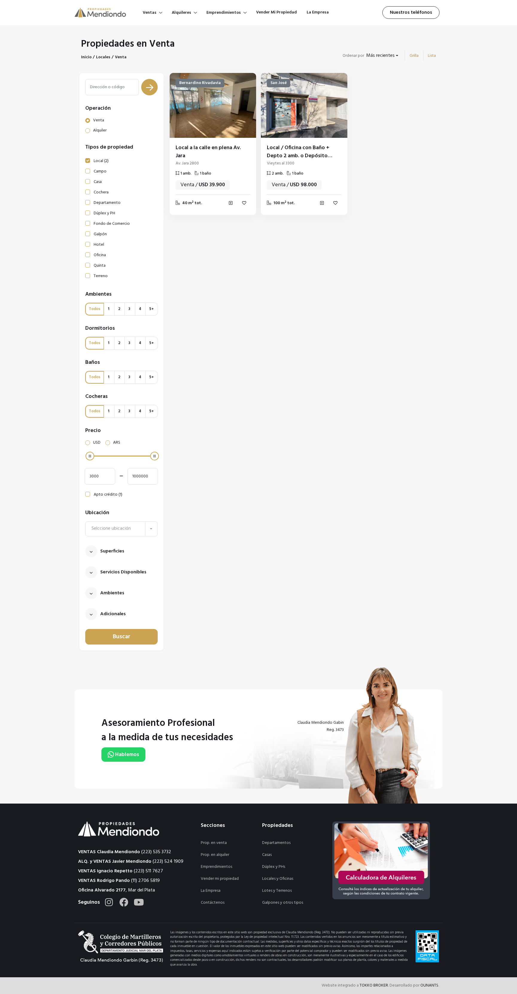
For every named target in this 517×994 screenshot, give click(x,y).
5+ (151, 309)
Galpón (100, 234)
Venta (121, 57)
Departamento (107, 202)
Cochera (101, 192)
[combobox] (382, 55)
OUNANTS (429, 985)
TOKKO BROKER (374, 985)
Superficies (112, 551)
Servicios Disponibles (123, 572)
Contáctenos (212, 902)
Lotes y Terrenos (277, 890)
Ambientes (112, 593)
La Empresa (211, 890)
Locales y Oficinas (277, 878)
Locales (103, 57)
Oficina (100, 255)
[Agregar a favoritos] (244, 203)
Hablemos (126, 754)
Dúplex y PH (104, 213)
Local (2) (101, 161)
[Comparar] (231, 203)
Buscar (121, 637)
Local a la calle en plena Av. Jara (208, 151)
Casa (98, 181)
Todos (94, 309)
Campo (100, 171)
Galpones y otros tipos (282, 902)
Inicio (86, 57)
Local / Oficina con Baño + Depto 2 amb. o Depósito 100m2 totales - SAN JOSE (298, 155)
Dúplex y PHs (273, 866)
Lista (432, 55)
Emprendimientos (216, 866)
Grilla (414, 55)
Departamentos (276, 842)
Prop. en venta (214, 842)
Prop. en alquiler (215, 854)
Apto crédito (108, 494)
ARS (116, 442)
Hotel (99, 244)
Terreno (101, 276)
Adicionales (113, 614)
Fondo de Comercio (112, 223)
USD (97, 442)
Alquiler (100, 130)
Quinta (100, 265)
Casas (267, 854)
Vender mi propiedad (220, 878)
